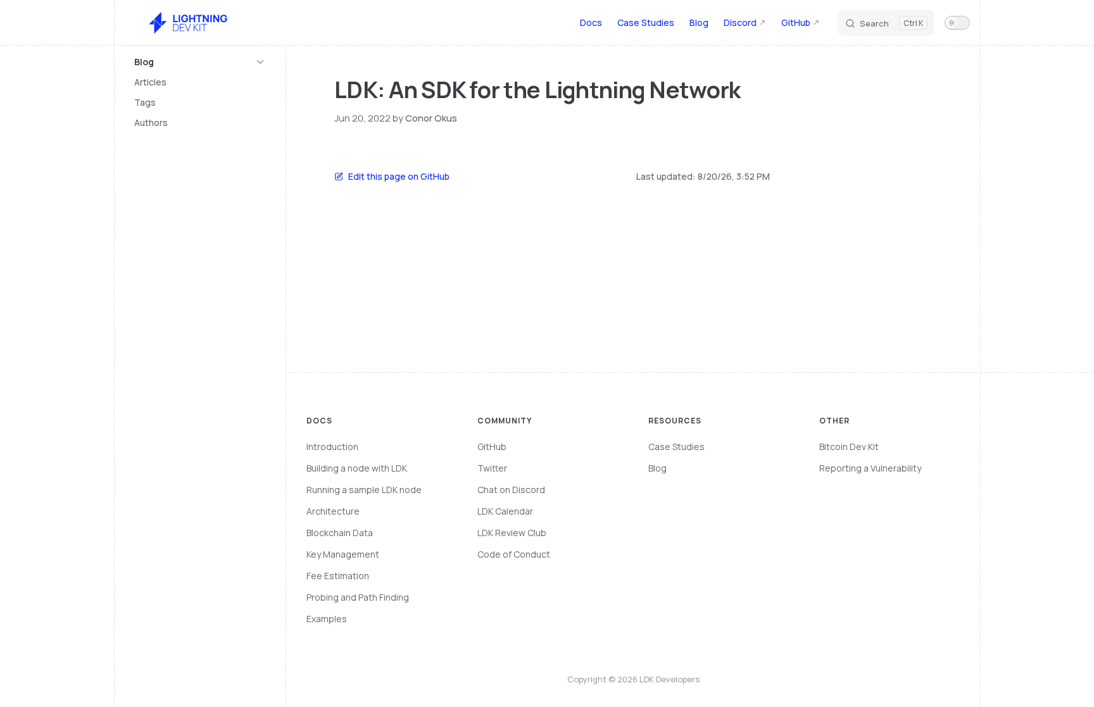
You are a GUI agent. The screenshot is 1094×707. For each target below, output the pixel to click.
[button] (200, 62)
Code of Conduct (513, 554)
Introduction (332, 447)
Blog (657, 468)
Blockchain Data (339, 533)
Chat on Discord (511, 490)
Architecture (333, 511)
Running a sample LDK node (364, 490)
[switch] (957, 23)
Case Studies (676, 447)
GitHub (491, 447)
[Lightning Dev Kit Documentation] (190, 22)
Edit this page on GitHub (399, 176)
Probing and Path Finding (357, 597)
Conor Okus (431, 118)
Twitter (492, 468)
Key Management (342, 554)
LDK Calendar (505, 511)
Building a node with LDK (356, 468)
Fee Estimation (337, 576)
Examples (326, 619)
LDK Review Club (511, 533)
